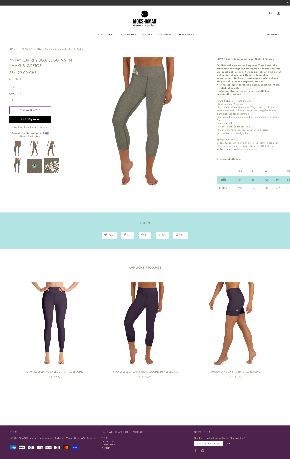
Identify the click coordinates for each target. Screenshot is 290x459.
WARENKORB (274, 34)
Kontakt (106, 447)
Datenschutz (108, 444)
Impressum (108, 441)
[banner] (145, 19)
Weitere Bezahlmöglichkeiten (30, 127)
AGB (104, 438)
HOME (13, 49)
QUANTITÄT (14, 93)
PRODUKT (27, 49)
